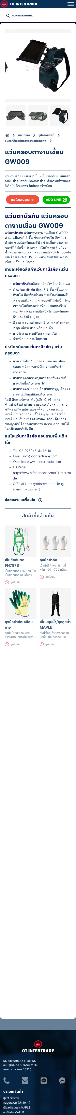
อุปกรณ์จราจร (11, 1098)
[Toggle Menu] (70, 4)
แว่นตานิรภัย (22, 215)
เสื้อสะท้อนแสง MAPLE (16, 1107)
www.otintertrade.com (44, 462)
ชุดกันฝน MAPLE (13, 1112)
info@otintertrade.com (40, 456)
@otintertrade (44, 484)
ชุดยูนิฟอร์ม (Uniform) (16, 1102)
